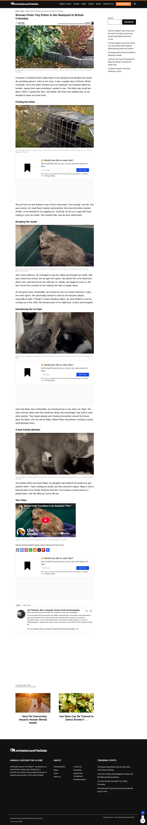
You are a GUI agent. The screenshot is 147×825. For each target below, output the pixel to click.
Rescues (33, 686)
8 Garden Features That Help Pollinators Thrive (119, 70)
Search (110, 18)
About (18, 605)
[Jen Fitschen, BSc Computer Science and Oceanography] (21, 618)
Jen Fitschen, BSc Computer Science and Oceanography (74, 23)
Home (17, 11)
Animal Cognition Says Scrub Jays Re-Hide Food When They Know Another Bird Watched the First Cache (121, 35)
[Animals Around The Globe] (28, 4)
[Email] (90, 610)
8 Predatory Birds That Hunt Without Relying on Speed (121, 54)
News (22, 11)
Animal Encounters (20, 686)
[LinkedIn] (86, 610)
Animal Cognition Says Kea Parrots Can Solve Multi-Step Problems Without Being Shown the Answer (121, 46)
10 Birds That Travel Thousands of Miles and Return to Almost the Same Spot (121, 62)
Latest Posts (27, 605)
